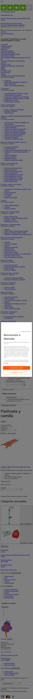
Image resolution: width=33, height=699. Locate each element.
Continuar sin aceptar (25, 331)
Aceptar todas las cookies (16, 368)
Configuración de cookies (16, 372)
